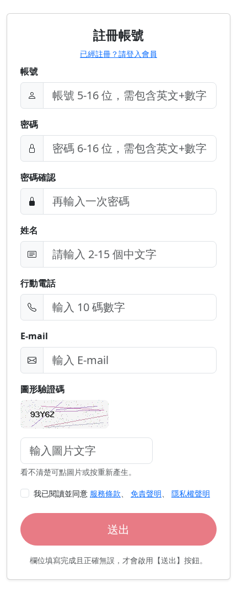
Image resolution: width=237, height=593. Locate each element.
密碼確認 (38, 177)
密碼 (29, 124)
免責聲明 (146, 493)
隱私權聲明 (190, 493)
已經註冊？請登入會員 (118, 54)
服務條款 (105, 493)
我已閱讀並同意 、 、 (122, 493)
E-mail (34, 336)
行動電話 (38, 283)
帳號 (29, 71)
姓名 (29, 230)
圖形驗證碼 (42, 389)
